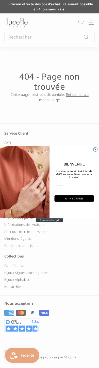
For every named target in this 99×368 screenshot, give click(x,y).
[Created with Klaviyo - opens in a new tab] (49, 220)
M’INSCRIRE (74, 198)
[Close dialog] (95, 150)
